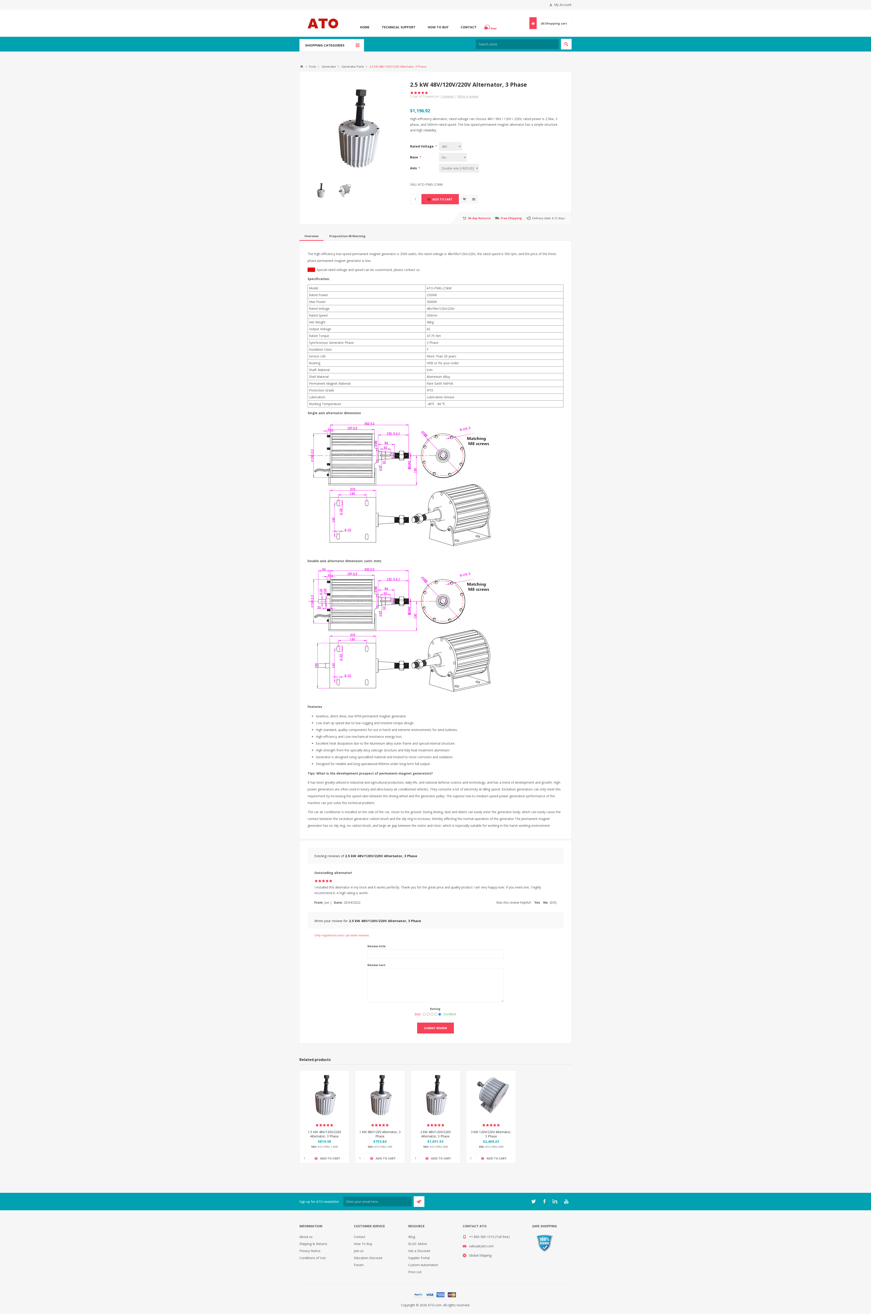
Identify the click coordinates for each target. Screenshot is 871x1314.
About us (306, 1237)
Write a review (468, 96)
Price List (415, 1272)
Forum (359, 1265)
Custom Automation (423, 1265)
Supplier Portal (419, 1258)
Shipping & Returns (313, 1244)
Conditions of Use (312, 1258)
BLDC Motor (417, 1244)
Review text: (376, 965)
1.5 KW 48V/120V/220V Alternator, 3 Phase (324, 1134)
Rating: (435, 1009)
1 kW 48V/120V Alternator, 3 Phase (380, 1134)
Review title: (376, 946)
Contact (469, 27)
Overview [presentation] (311, 236)
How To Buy (438, 27)
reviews (447, 96)
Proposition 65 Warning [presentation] (347, 236)
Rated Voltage (422, 146)
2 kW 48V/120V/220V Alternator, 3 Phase (435, 1134)
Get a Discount (419, 1251)
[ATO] (301, 66)
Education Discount (368, 1258)
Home (364, 27)
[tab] (311, 236)
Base (414, 157)
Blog (411, 1237)
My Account (563, 4)
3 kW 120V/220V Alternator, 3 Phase (491, 1134)
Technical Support (399, 27)
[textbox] (517, 44)
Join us (359, 1251)
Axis (414, 168)
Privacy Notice (310, 1251)
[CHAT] (491, 27)
